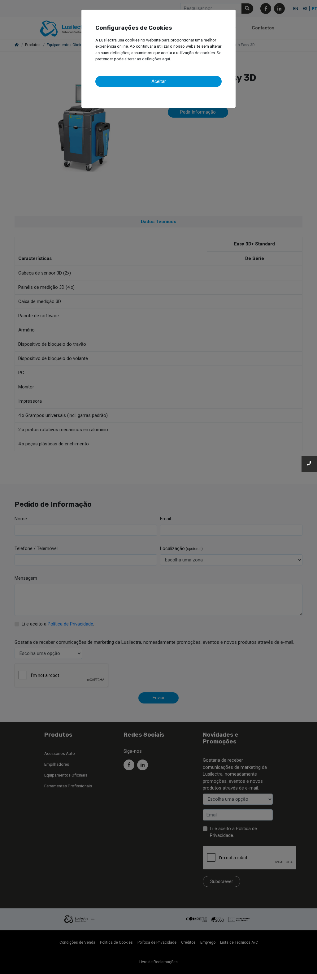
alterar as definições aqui (147, 58)
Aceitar (158, 81)
